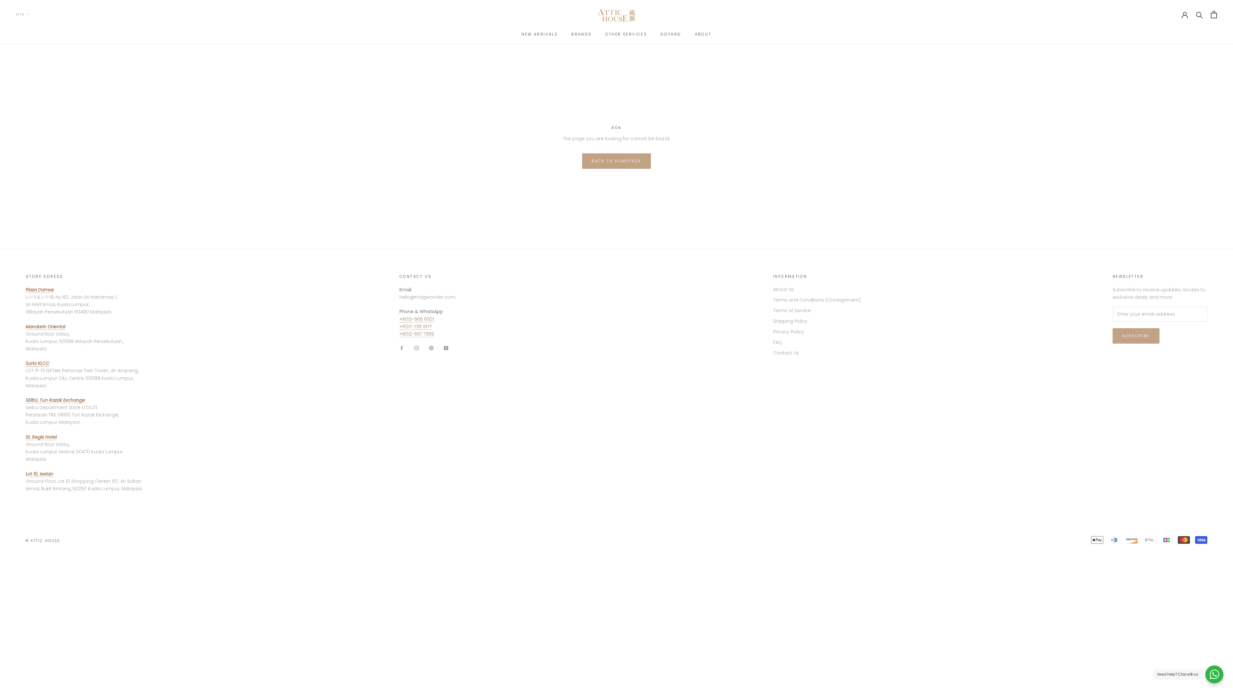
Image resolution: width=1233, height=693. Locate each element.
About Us (783, 289)
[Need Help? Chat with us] (1214, 674)
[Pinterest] (431, 348)
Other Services (626, 34)
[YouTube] (446, 348)
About (703, 34)
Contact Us (786, 353)
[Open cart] (1214, 14)
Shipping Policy (790, 321)
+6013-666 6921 (416, 319)
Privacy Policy (788, 332)
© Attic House (43, 540)
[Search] (1199, 14)
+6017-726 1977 (415, 326)
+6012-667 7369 (416, 334)
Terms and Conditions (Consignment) (817, 300)
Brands (581, 34)
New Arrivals (539, 34)
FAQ (777, 342)
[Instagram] (416, 348)
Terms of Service (792, 310)
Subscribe (1136, 335)
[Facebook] (401, 348)
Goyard (670, 34)
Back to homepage (616, 161)
